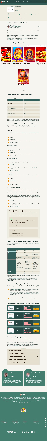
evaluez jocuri (10, 285)
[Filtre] (43, 46)
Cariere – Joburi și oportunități (15, 422)
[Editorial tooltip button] (39, 26)
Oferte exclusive (25, 1)
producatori (11, 6)
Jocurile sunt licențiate (10, 38)
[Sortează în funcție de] (45, 46)
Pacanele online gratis (36, 423)
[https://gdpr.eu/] (32, 432)
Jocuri (30, 1)
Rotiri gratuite (35, 422)
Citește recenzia (10, 309)
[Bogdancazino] (8, 6)
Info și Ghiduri (42, 1)
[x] (45, 420)
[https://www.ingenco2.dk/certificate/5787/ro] (37, 432)
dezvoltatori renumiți (15, 278)
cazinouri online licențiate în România (19, 397)
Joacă (36, 308)
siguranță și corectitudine (16, 289)
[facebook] (45, 418)
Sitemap (2, 423)
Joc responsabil (24, 422)
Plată (33, 1)
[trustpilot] (45, 427)
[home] (4, 2)
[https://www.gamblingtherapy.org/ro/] (10, 432)
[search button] (45, 2)
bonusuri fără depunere (27, 293)
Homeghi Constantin (17, 26)
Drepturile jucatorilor (25, 423)
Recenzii (37, 1)
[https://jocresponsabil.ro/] (16, 432)
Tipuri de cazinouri (19, 1)
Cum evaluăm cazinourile (15, 423)
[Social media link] (9, 376)
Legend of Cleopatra (11, 103)
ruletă (21, 254)
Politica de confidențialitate (4, 422)
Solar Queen (10, 101)
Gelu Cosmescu (14, 25)
